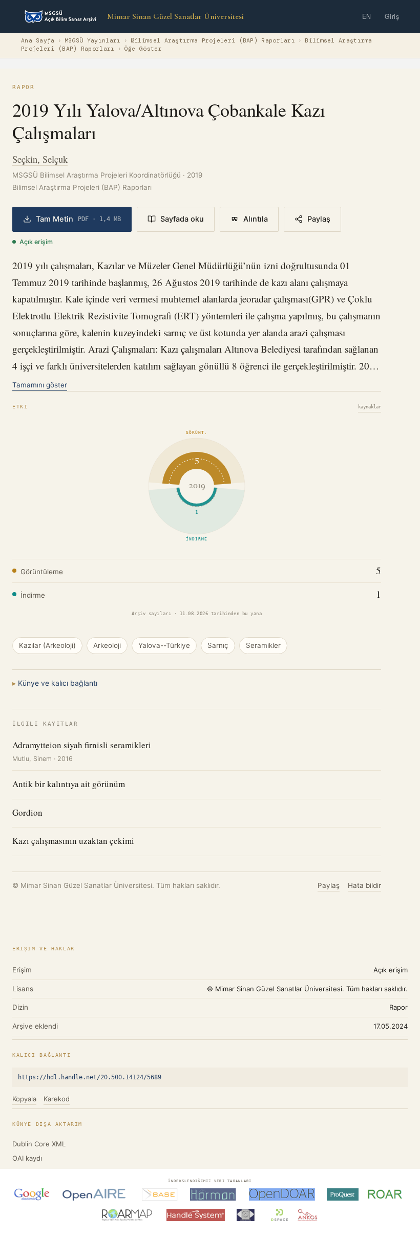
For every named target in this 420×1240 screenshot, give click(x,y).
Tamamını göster (39, 385)
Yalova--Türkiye (164, 645)
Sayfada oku (182, 219)
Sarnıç (217, 645)
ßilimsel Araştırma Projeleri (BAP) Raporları (213, 41)
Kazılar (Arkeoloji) (47, 645)
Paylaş (318, 219)
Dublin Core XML (39, 1144)
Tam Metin (78, 219)
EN (366, 16)
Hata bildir (364, 885)
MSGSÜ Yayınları (93, 41)
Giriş (392, 16)
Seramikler (263, 645)
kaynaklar (369, 406)
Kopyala (24, 1099)
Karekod (57, 1099)
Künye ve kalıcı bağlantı (57, 683)
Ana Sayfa (38, 41)
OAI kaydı (27, 1158)
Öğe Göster (143, 49)
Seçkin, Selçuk (40, 159)
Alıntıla (255, 219)
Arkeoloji (107, 645)
